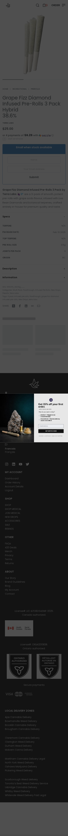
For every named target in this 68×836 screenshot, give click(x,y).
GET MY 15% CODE (51, 431)
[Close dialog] (67, 395)
